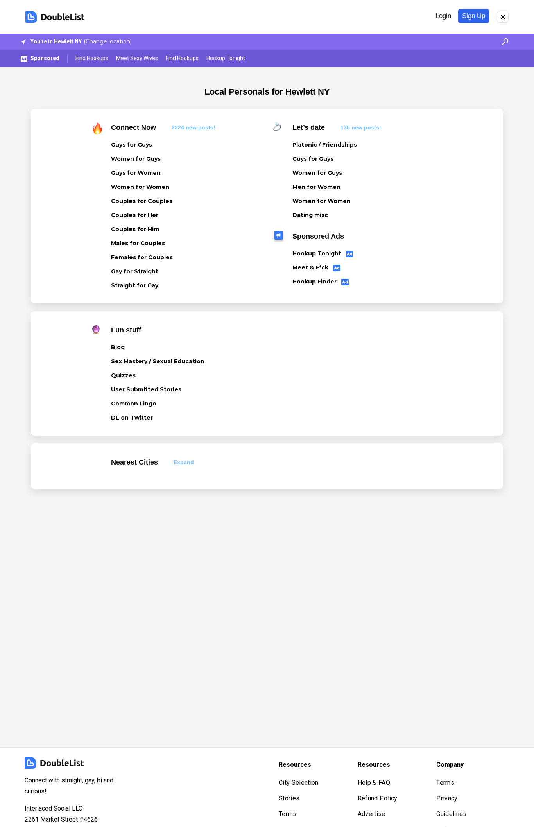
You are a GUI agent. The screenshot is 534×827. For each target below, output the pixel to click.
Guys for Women (136, 172)
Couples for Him (135, 229)
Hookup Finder (315, 281)
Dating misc (310, 215)
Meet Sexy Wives (137, 58)
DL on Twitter (132, 417)
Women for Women (140, 186)
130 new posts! (360, 127)
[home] (55, 17)
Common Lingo (133, 403)
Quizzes (123, 375)
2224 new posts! (193, 127)
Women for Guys (136, 158)
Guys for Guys (131, 144)
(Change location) (108, 41)
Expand (184, 462)
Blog (118, 347)
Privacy (446, 798)
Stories (289, 798)
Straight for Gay (134, 285)
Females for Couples (142, 257)
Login (443, 16)
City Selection (298, 782)
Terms (288, 814)
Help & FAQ (374, 782)
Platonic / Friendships (324, 144)
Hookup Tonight (225, 58)
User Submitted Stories (146, 389)
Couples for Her (134, 215)
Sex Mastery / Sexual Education (157, 361)
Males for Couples (138, 243)
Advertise (371, 814)
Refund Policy (378, 798)
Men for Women (316, 186)
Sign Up (473, 16)
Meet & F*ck (311, 267)
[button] (502, 42)
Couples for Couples (141, 201)
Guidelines (451, 814)
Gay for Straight (134, 271)
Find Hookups (91, 58)
